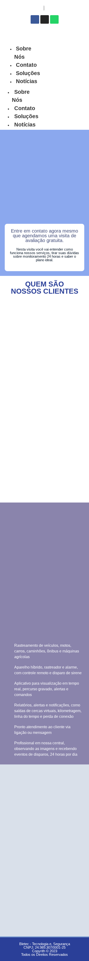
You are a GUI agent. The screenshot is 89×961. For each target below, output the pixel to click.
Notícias (26, 81)
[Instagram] (44, 19)
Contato (26, 65)
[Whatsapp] (54, 19)
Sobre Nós (22, 52)
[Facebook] (35, 19)
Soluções (28, 73)
